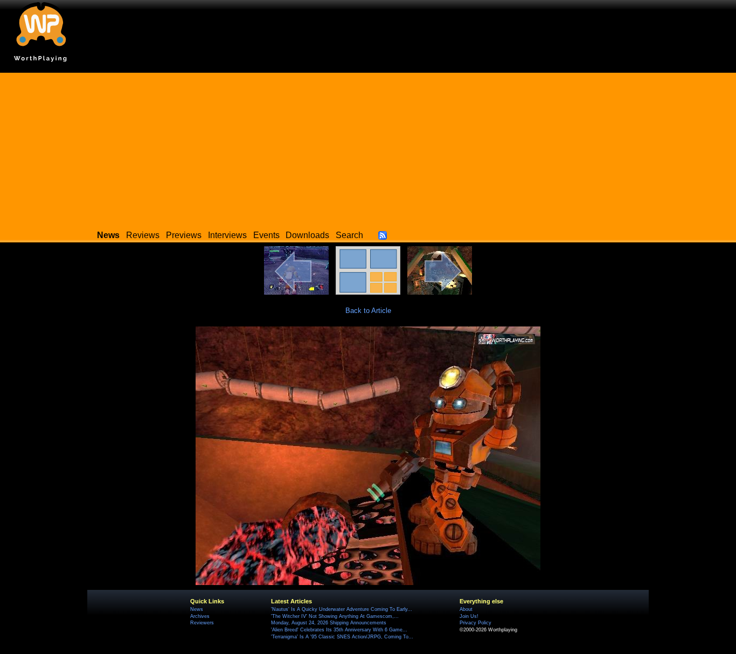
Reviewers (202, 622)
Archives (200, 616)
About (466, 609)
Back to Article (368, 311)
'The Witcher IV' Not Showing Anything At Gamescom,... (335, 616)
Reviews (142, 235)
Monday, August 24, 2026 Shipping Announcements (328, 622)
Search (349, 235)
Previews (184, 235)
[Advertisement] (368, 148)
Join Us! (469, 616)
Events (266, 235)
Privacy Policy (475, 622)
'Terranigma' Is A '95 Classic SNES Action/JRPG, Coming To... (342, 636)
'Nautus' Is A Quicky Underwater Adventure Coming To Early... (341, 609)
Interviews (227, 235)
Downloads (307, 235)
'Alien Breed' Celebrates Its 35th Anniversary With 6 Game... (339, 629)
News (196, 609)
